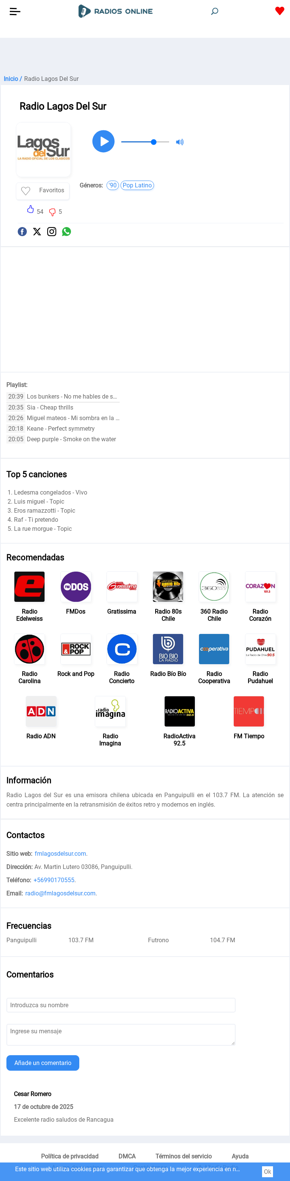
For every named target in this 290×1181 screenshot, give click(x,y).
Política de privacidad (70, 1156)
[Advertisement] (145, 57)
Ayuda (240, 1156)
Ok (267, 1171)
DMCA (127, 1156)
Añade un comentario (42, 1063)
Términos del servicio (184, 1156)
